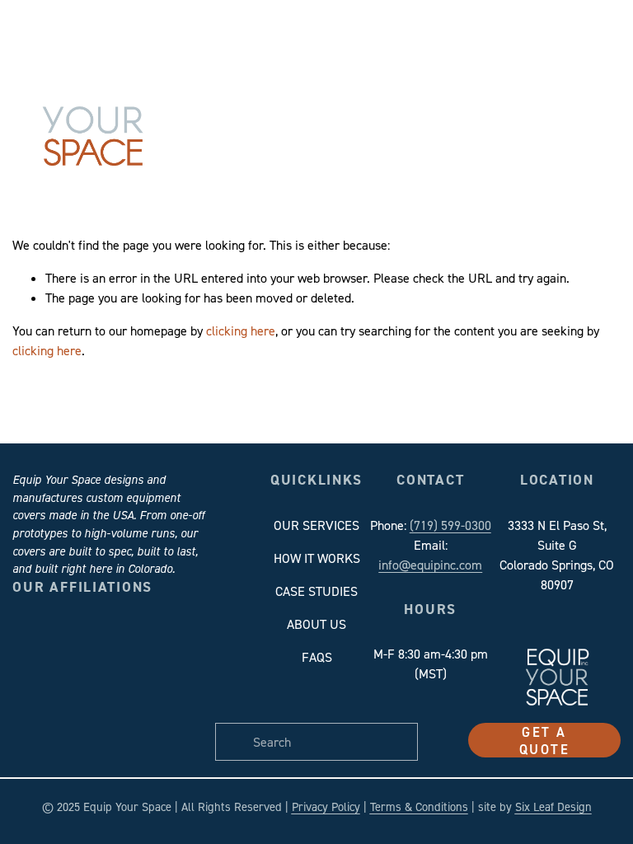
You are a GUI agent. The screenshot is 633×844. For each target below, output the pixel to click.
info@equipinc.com (430, 564)
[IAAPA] (190, 670)
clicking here (240, 330)
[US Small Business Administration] (88, 720)
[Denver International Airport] (139, 670)
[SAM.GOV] (37, 720)
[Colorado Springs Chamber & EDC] (88, 670)
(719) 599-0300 (450, 525)
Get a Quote (544, 740)
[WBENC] (139, 720)
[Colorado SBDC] (37, 670)
